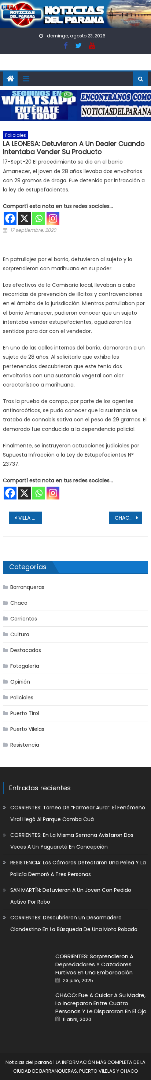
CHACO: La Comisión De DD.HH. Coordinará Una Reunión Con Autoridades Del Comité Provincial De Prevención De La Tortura (128, 517)
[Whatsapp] (38, 218)
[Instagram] (53, 218)
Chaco (18, 603)
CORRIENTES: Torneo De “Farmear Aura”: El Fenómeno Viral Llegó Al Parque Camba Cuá (77, 813)
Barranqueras (27, 587)
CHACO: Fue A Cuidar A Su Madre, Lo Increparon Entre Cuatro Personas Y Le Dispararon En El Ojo (101, 1003)
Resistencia (24, 744)
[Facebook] (10, 218)
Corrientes (23, 618)
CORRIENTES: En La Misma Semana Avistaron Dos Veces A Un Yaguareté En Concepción (71, 840)
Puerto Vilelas (27, 729)
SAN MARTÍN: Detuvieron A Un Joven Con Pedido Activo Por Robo (70, 895)
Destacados (25, 650)
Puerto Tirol (24, 713)
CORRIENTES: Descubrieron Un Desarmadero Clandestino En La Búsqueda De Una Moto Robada (73, 923)
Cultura (19, 634)
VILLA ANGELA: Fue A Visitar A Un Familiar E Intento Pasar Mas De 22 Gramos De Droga (30, 517)
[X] (24, 218)
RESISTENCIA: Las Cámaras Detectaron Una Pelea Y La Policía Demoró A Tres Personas (78, 868)
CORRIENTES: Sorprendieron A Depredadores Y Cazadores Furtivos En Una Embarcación (94, 964)
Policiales (15, 135)
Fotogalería (24, 666)
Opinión (20, 681)
